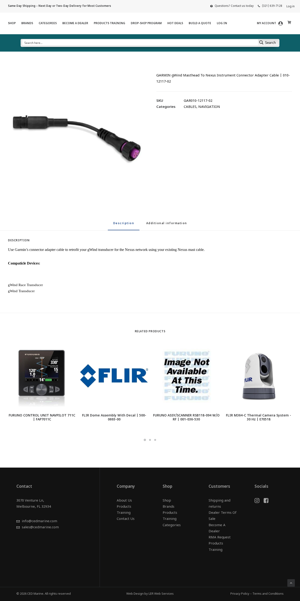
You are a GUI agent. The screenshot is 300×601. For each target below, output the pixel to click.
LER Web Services (161, 594)
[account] (272, 23)
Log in (290, 6)
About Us (124, 501)
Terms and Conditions (268, 594)
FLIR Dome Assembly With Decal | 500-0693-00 (114, 417)
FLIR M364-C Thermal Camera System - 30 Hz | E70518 (258, 417)
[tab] (166, 225)
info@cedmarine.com (39, 521)
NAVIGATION (209, 107)
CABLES (190, 107)
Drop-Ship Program (146, 23)
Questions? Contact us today (234, 6)
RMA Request (220, 537)
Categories (48, 23)
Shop (12, 23)
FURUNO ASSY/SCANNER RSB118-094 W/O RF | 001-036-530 (186, 417)
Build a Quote (200, 23)
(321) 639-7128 (272, 6)
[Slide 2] (150, 440)
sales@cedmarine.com (40, 527)
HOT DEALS (175, 23)
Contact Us (126, 519)
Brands (27, 23)
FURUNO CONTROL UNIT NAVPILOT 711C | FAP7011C (42, 417)
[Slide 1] (144, 440)
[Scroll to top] (291, 583)
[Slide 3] (155, 440)
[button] (76, 136)
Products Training (109, 23)
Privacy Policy (239, 594)
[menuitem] (232, 6)
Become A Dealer (75, 23)
